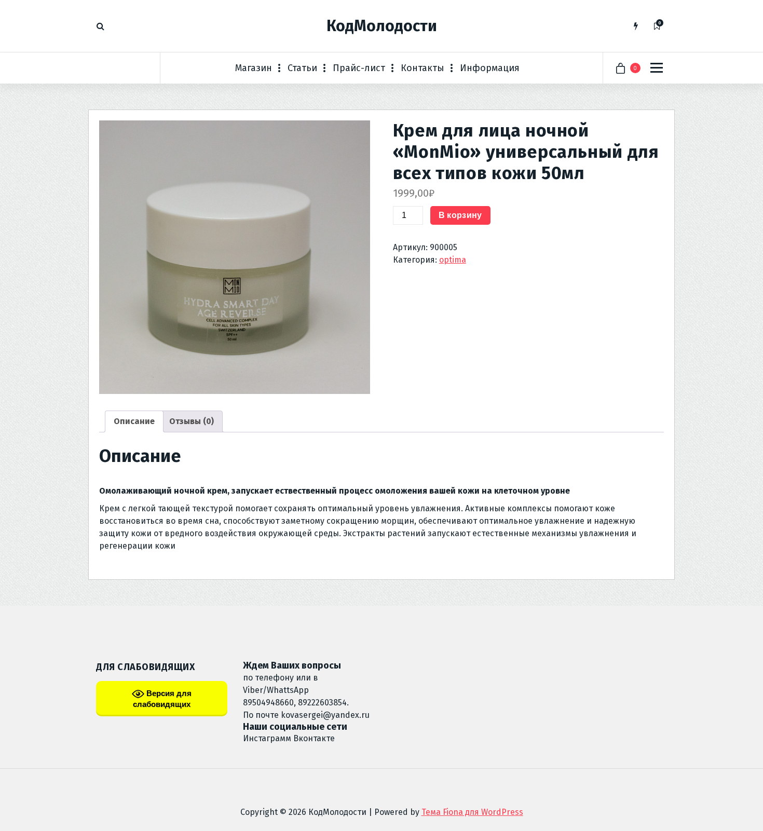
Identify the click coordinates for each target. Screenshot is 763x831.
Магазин (253, 68)
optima (452, 260)
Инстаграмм (267, 738)
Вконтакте (314, 738)
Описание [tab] (134, 421)
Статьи (302, 68)
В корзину (460, 215)
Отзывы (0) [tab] (191, 421)
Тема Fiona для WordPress (472, 812)
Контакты (422, 68)
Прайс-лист (359, 68)
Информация (490, 68)
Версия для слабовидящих (162, 699)
